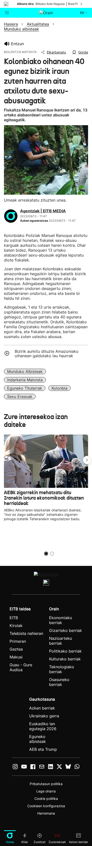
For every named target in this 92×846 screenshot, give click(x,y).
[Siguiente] (82, 4)
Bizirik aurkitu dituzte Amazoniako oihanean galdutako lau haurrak (47, 353)
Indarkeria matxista (25, 379)
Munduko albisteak (25, 371)
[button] (87, 460)
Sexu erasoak (19, 396)
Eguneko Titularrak (24, 388)
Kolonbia (59, 388)
